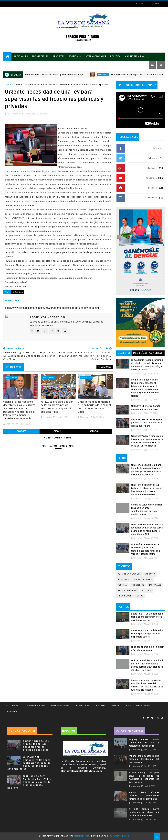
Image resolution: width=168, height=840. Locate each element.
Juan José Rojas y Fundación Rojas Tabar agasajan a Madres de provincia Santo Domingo (29, 782)
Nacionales (87, 74)
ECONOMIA (75, 56)
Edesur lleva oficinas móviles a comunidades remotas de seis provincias (144, 795)
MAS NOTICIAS (133, 56)
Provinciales (125, 596)
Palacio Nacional (128, 590)
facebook (93, 431)
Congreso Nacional (129, 574)
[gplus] (153, 718)
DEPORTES (58, 56)
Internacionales (142, 579)
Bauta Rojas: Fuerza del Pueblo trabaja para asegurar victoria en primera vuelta (147, 617)
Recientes (124, 353)
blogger (21, 431)
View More (106, 366)
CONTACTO (157, 3)
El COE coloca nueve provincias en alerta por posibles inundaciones (144, 812)
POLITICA (115, 56)
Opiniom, (42, 113)
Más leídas (140, 353)
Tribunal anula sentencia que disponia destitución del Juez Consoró (144, 759)
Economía (123, 579)
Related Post (13, 367)
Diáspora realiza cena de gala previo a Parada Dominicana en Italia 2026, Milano (147, 422)
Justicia (122, 585)
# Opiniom (18, 292)
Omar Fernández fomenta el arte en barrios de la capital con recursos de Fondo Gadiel (94, 406)
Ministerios (138, 585)
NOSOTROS (141, 3)
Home (8, 84)
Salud (140, 596)
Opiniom (18, 84)
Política (146, 590)
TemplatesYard (81, 836)
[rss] (157, 718)
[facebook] (143, 718)
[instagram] (162, 718)
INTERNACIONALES (95, 56)
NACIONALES (20, 56)
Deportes (150, 574)
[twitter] (148, 718)
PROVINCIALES (40, 56)
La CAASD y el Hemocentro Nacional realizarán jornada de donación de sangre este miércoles (29, 763)
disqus (57, 431)
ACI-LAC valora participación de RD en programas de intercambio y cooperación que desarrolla (57, 406)
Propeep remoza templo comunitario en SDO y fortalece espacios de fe (144, 742)
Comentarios (156, 354)
